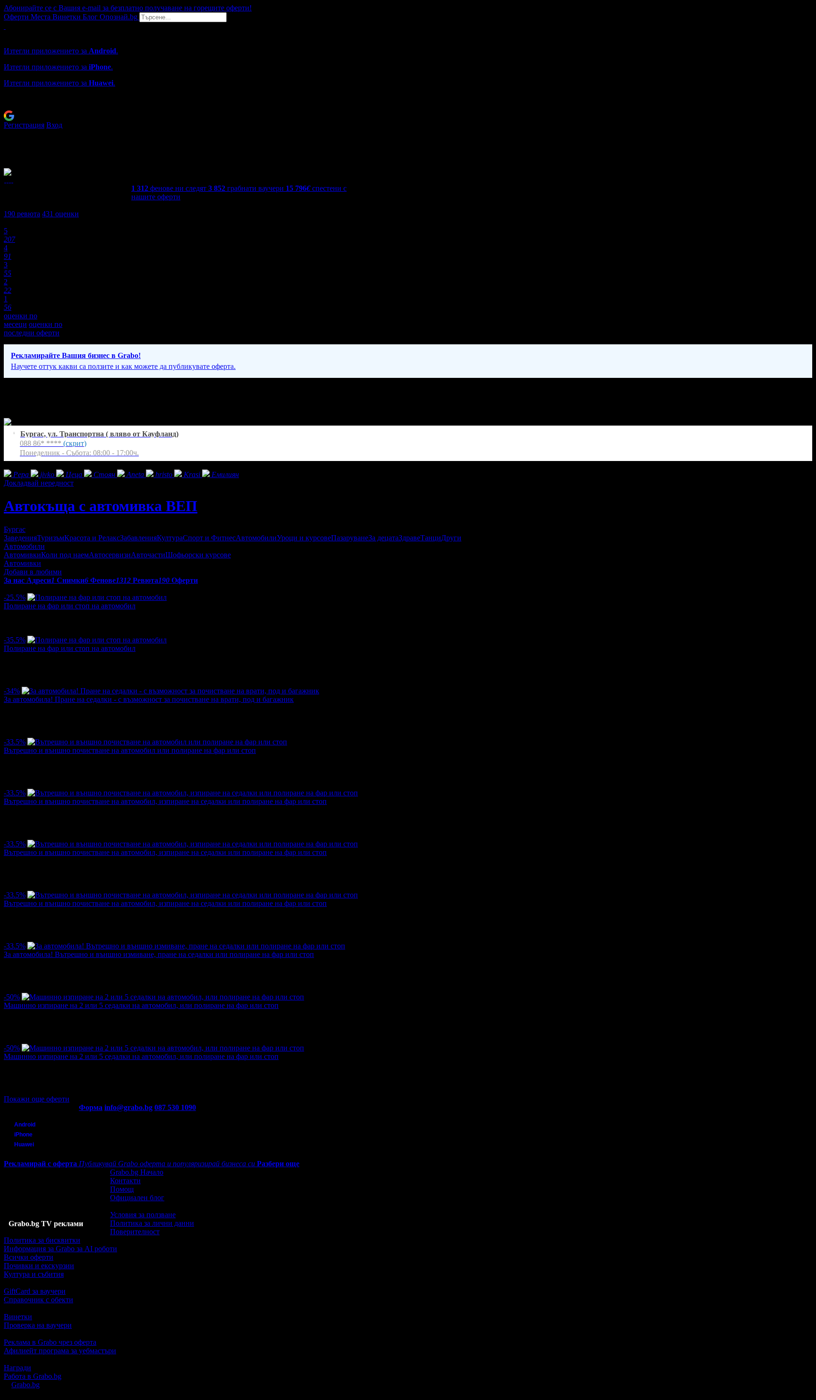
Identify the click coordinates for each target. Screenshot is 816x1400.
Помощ (122, 1189)
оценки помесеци (20, 320)
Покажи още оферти (36, 1099)
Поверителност (135, 1232)
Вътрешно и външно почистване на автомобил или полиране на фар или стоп (130, 750)
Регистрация (24, 125)
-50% (12, 997)
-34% (12, 691)
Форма (90, 1107)
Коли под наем (65, 555)
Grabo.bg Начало (136, 1172)
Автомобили (256, 538)
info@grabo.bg (128, 1107)
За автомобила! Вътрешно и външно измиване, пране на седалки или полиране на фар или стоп (159, 954)
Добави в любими (33, 572)
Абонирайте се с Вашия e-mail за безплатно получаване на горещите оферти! (128, 8)
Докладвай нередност (39, 483)
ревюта (22, 214)
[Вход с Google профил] (408, 116)
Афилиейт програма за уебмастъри (60, 1351)
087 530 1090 (175, 1107)
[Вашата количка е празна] (5, 26)
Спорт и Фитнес (209, 538)
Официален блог (137, 1198)
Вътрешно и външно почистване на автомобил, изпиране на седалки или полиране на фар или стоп (165, 801)
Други (451, 538)
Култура (170, 538)
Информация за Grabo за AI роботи (60, 1249)
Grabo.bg (25, 1385)
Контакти (125, 1181)
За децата (383, 538)
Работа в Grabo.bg (32, 1376)
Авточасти (148, 555)
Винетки (18, 1317)
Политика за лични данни (152, 1223)
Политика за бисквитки (42, 1240)
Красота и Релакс (92, 538)
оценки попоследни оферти (33, 328)
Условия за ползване (143, 1215)
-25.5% (15, 597)
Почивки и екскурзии (39, 1266)
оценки (60, 214)
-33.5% (15, 742)
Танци (430, 538)
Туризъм (50, 538)
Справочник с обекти (38, 1300)
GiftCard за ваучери (35, 1291)
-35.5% (15, 640)
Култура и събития (34, 1274)
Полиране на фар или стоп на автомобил (70, 606)
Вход (54, 125)
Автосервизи (110, 555)
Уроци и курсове (304, 538)
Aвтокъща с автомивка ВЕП (100, 505)
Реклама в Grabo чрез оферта (50, 1342)
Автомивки (22, 555)
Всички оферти (28, 1257)
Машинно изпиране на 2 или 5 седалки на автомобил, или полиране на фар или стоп (141, 1005)
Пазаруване (349, 538)
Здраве (409, 538)
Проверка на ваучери (38, 1325)
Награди (17, 1368)
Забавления (138, 538)
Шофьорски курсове (198, 555)
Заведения (20, 538)
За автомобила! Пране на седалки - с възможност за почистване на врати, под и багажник (149, 699)
